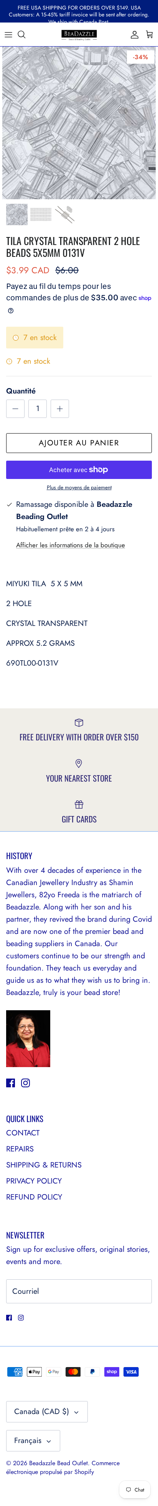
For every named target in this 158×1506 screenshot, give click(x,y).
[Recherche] (25, 34)
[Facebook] (10, 1083)
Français (27, 1440)
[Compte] (132, 34)
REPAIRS (20, 1148)
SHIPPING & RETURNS (44, 1165)
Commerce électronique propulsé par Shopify (63, 1467)
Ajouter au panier (79, 442)
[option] (79, 123)
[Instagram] (25, 1083)
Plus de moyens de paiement (79, 487)
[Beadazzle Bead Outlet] (79, 34)
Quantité (21, 391)
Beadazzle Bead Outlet (58, 1463)
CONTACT (23, 1132)
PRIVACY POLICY (34, 1181)
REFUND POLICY (34, 1197)
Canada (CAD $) (41, 1411)
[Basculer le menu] (8, 34)
